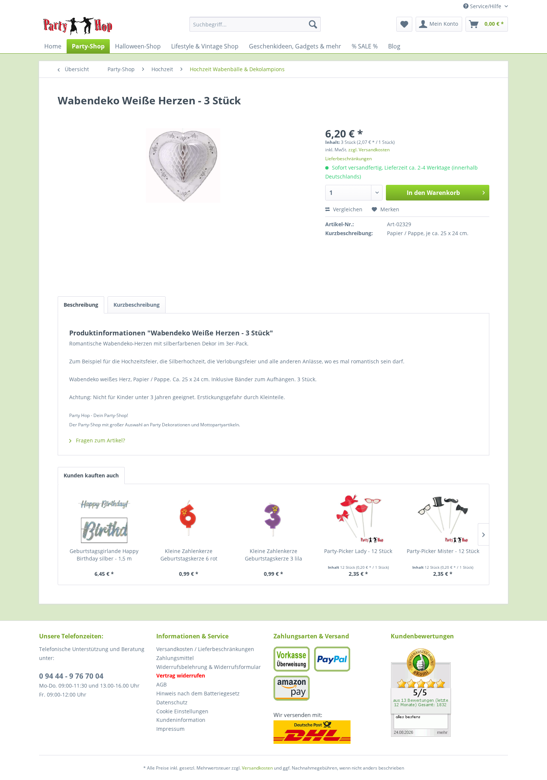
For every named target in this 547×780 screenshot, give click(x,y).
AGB (161, 684)
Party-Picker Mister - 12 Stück (443, 551)
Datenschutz (172, 702)
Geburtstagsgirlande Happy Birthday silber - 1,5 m (104, 554)
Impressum (170, 728)
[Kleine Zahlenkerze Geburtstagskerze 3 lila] (273, 518)
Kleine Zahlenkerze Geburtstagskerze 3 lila (273, 554)
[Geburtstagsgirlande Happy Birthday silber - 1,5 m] (104, 518)
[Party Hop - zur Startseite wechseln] (78, 26)
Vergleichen (347, 209)
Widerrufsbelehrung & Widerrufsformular (208, 666)
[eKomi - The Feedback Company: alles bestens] (449, 692)
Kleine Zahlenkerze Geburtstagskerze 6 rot (188, 554)
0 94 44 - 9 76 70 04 (71, 676)
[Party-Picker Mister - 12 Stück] (443, 518)
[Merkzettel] (404, 24)
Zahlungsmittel (175, 657)
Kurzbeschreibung (136, 304)
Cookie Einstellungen (182, 711)
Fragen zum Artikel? (99, 440)
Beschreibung (81, 304)
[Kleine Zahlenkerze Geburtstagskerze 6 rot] (189, 518)
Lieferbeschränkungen (348, 158)
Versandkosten (257, 768)
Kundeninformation (180, 719)
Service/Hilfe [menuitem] (485, 6)
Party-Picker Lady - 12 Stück (358, 551)
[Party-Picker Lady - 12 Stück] (358, 518)
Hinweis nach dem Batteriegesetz (198, 693)
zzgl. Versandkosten (369, 149)
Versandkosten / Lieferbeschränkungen (205, 649)
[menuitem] (255, 24)
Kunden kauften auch (91, 475)
